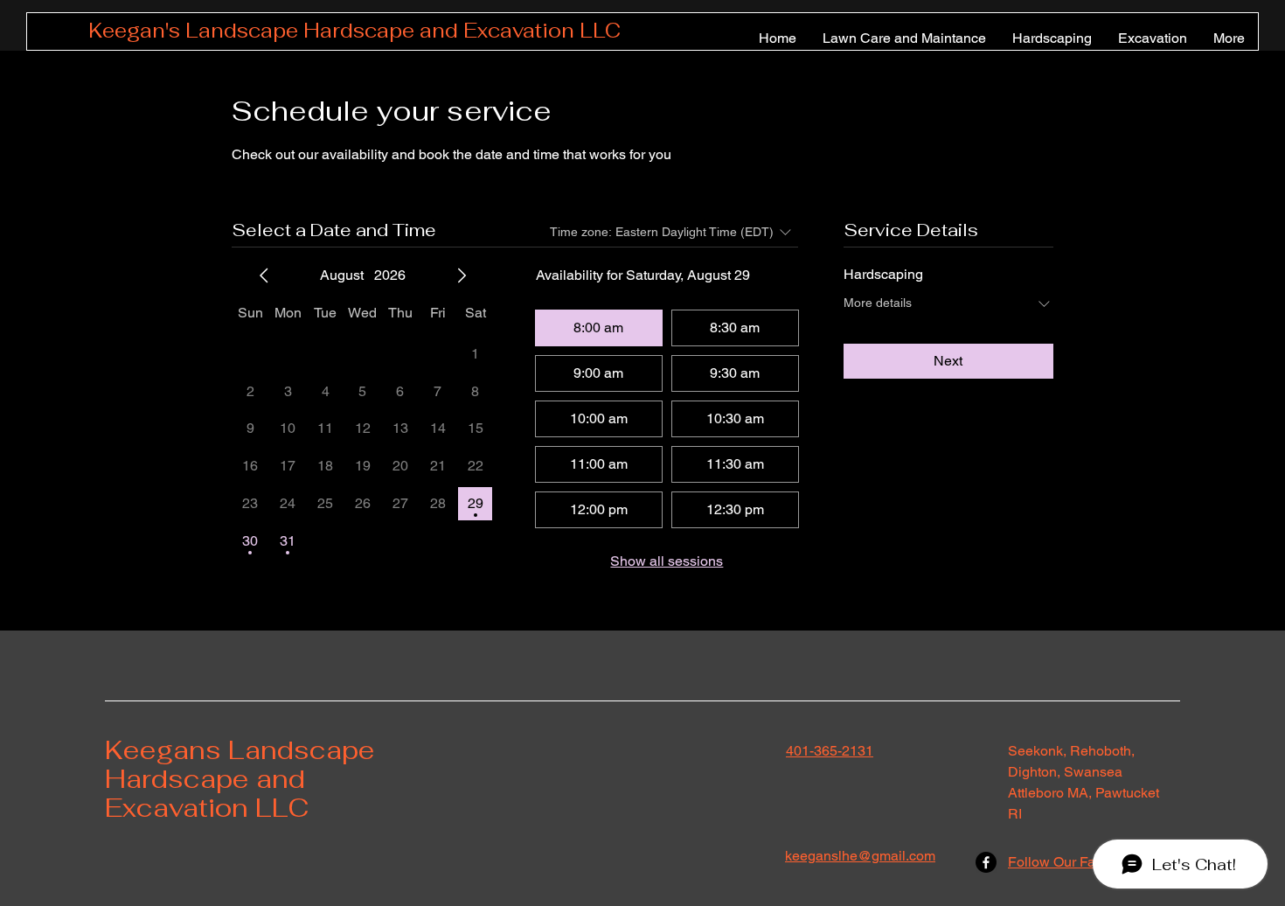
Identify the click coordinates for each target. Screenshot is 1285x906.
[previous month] (264, 275)
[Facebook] (986, 862)
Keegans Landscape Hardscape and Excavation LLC (240, 779)
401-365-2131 (829, 750)
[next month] (461, 275)
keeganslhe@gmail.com (860, 855)
